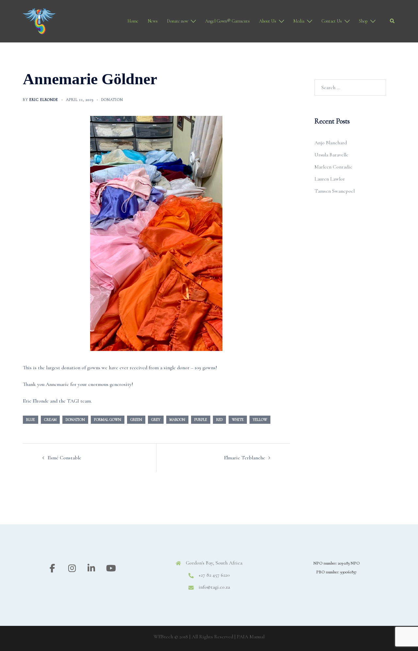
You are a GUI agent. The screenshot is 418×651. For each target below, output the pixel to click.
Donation (112, 99)
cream (50, 419)
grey (155, 419)
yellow (260, 419)
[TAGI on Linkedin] (91, 569)
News (153, 21)
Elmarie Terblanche (244, 457)
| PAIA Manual (249, 636)
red (219, 419)
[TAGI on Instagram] (72, 569)
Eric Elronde (43, 99)
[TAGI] (39, 20)
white (238, 419)
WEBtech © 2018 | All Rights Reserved (193, 636)
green (136, 419)
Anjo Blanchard (330, 142)
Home (132, 21)
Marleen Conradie (333, 167)
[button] (392, 21)
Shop (363, 21)
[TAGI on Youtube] (111, 569)
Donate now (177, 21)
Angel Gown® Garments (227, 21)
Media (298, 21)
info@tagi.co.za (214, 587)
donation (75, 419)
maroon (177, 419)
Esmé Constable (64, 457)
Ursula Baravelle (331, 154)
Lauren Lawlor (329, 179)
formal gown (107, 419)
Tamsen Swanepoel (334, 191)
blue (30, 419)
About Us (267, 21)
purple (200, 419)
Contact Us (331, 21)
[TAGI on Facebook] (52, 569)
